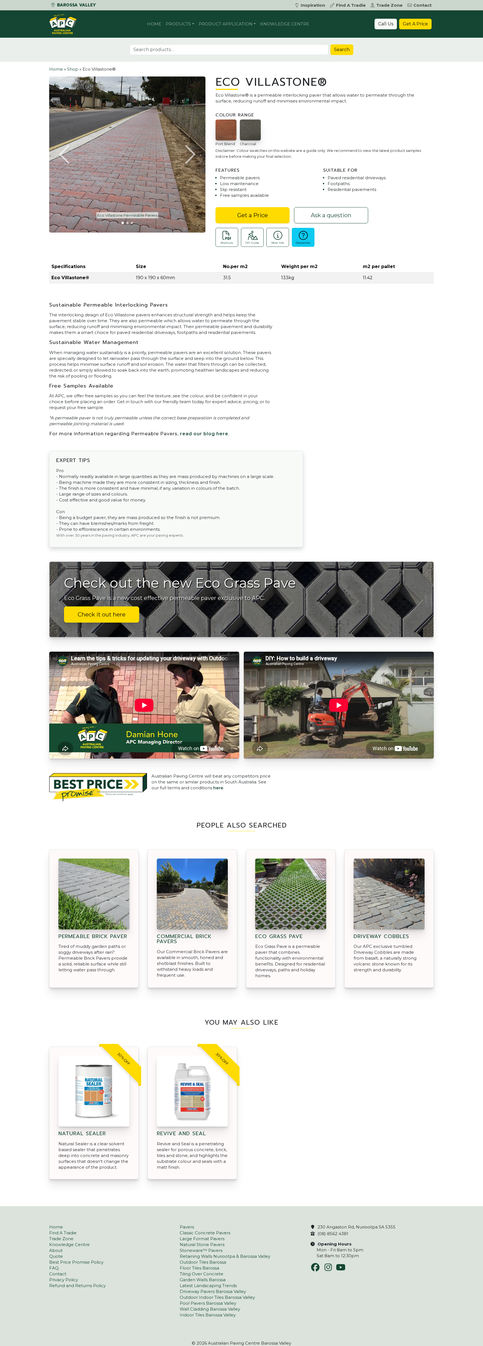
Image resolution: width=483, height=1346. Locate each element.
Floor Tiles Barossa (199, 1268)
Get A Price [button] (415, 24)
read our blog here (204, 433)
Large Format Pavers (202, 1238)
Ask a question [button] (331, 215)
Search (342, 49)
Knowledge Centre (284, 24)
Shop (72, 69)
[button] (65, 154)
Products (178, 24)
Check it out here (102, 614)
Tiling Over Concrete (201, 1273)
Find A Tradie (351, 5)
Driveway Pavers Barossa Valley (213, 1291)
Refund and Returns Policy (77, 1285)
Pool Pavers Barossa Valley (208, 1303)
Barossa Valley (76, 5)
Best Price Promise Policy (76, 1262)
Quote (56, 1256)
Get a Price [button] (252, 215)
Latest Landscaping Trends (208, 1285)
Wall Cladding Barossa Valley (210, 1309)
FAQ (54, 1268)
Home (154, 24)
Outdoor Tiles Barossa (203, 1262)
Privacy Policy (63, 1279)
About (56, 1250)
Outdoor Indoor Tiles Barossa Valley (217, 1297)
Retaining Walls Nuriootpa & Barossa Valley (225, 1256)
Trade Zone (389, 5)
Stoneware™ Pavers (201, 1250)
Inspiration (313, 5)
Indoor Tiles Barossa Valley (208, 1315)
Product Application (226, 24)
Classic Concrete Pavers (205, 1232)
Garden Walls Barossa (203, 1279)
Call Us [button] (385, 24)
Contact (422, 5)
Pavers (187, 1227)
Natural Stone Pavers (202, 1244)
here (218, 787)
